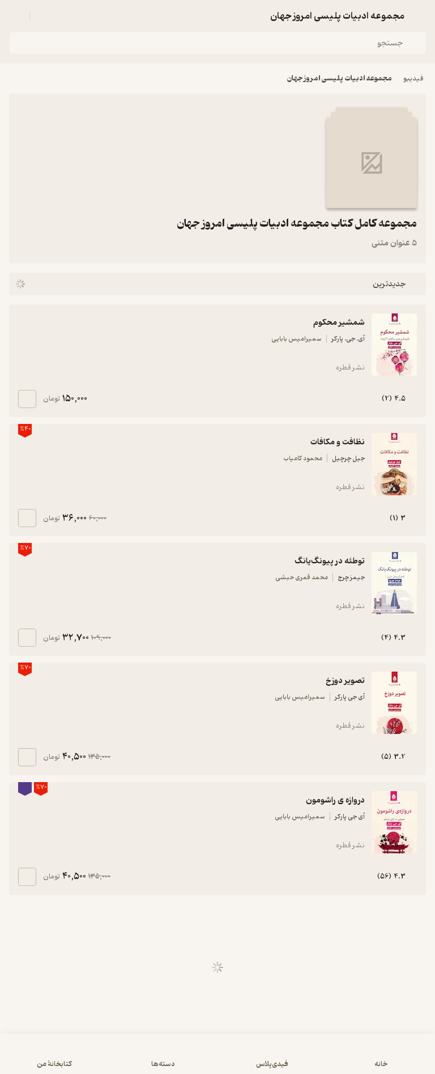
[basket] (43, 15)
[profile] (15, 15)
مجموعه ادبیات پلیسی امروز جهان (339, 78)
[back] (419, 15)
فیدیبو (413, 78)
